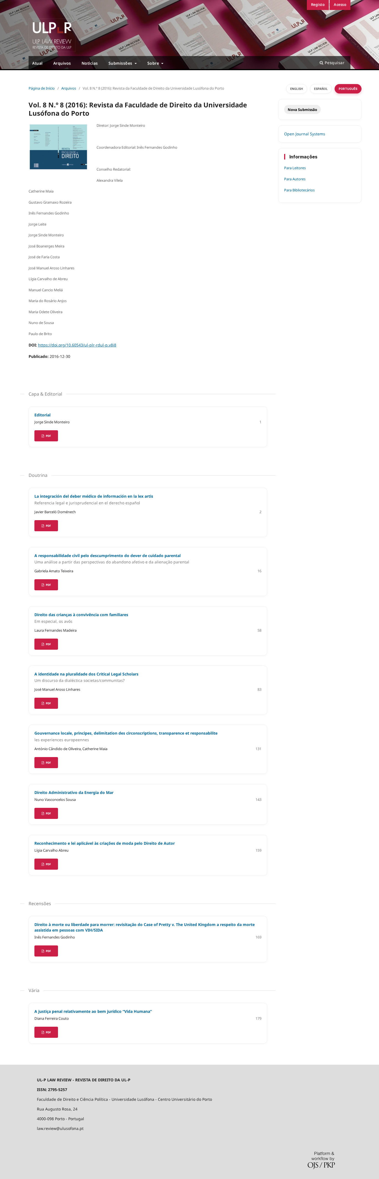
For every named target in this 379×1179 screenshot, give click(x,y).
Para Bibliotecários (299, 190)
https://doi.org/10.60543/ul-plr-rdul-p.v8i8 (77, 345)
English (296, 88)
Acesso (340, 4)
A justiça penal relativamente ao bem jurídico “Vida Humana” (93, 1011)
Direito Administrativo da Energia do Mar (73, 792)
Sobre (153, 63)
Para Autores (294, 178)
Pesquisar (333, 62)
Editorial (42, 415)
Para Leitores (295, 167)
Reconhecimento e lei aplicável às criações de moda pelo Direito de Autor (104, 843)
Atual (37, 63)
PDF (48, 436)
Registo (318, 4)
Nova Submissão (302, 109)
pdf (48, 763)
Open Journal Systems (304, 133)
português (348, 88)
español (321, 88)
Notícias (90, 63)
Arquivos (62, 63)
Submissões (121, 63)
